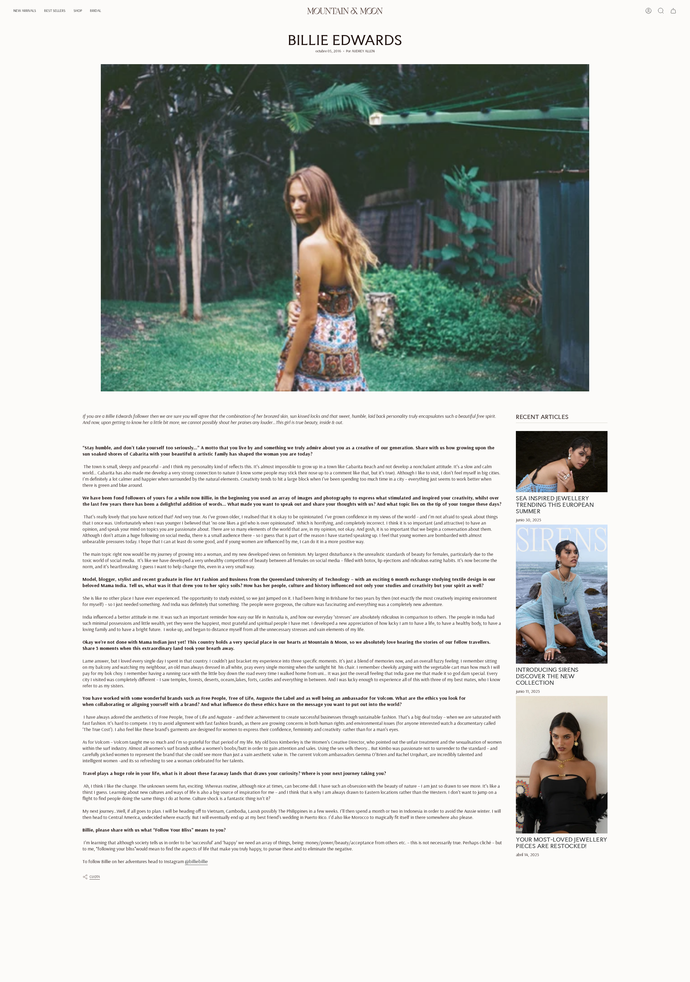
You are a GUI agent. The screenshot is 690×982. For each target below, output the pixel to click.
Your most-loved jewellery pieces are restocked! (562, 843)
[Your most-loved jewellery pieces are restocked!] (562, 765)
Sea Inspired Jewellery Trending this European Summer (555, 505)
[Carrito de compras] (673, 10)
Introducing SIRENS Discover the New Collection (547, 676)
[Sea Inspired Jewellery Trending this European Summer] (562, 461)
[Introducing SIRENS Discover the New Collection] (562, 594)
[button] (24, 11)
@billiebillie (196, 861)
